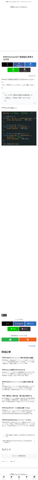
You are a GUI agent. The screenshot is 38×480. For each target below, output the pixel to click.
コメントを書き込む (19, 456)
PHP (5, 315)
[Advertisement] (19, 31)
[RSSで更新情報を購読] (27, 339)
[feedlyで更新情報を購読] (10, 339)
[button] (24, 70)
